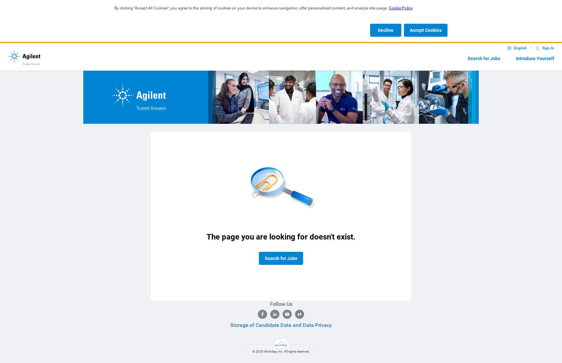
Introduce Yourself (535, 58)
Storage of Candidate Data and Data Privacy (281, 325)
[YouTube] (287, 314)
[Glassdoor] (299, 314)
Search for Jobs (484, 58)
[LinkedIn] (274, 314)
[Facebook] (262, 314)
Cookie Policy (401, 8)
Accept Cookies (426, 30)
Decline (386, 30)
